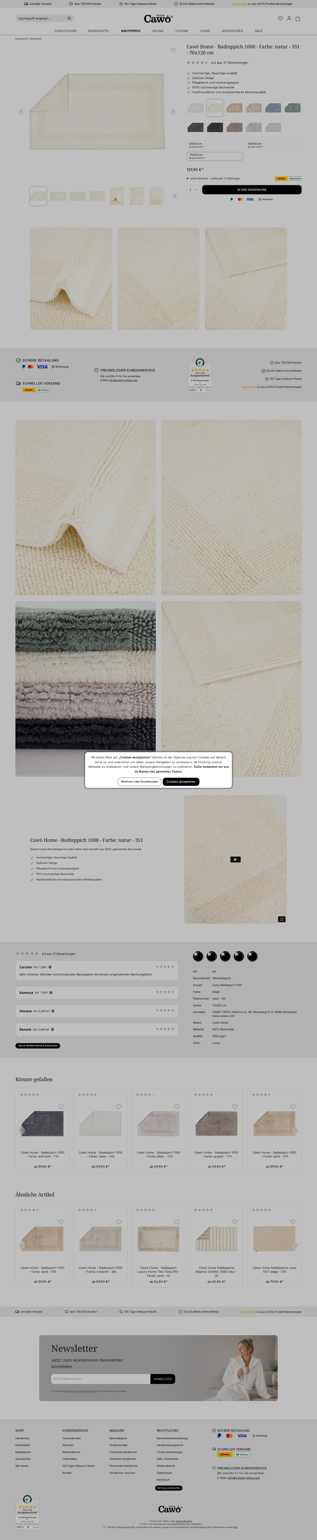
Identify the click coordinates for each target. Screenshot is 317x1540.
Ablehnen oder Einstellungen (139, 781)
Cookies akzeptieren (181, 781)
